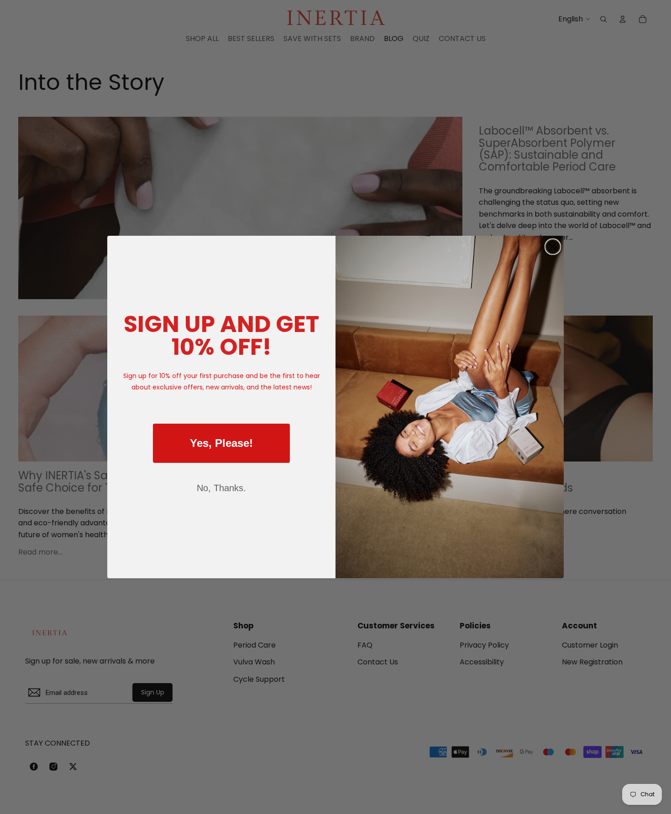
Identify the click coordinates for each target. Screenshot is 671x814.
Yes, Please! (221, 443)
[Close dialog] (552, 246)
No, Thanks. (221, 488)
